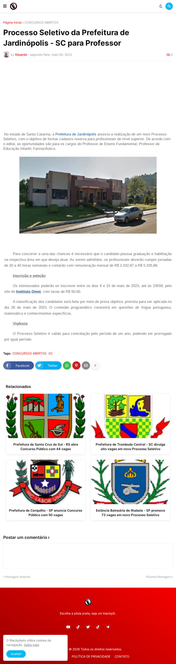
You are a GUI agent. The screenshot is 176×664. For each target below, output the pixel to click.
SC (51, 353)
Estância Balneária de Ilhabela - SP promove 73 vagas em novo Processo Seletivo (130, 512)
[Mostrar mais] (95, 365)
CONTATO (122, 656)
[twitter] (88, 627)
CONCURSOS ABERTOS (41, 22)
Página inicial (12, 22)
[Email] (86, 365)
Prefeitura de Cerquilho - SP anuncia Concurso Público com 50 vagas (45, 512)
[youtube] (68, 627)
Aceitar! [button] (16, 654)
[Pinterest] (76, 365)
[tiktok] (78, 627)
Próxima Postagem (158, 576)
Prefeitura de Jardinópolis (75, 134)
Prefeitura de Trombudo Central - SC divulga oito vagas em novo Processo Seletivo (130, 446)
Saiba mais (31, 645)
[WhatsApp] (67, 365)
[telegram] (108, 627)
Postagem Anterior (17, 576)
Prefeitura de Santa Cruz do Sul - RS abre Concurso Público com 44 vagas (45, 446)
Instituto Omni (28, 292)
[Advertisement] (88, 97)
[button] (5, 6)
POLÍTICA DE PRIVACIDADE (91, 656)
